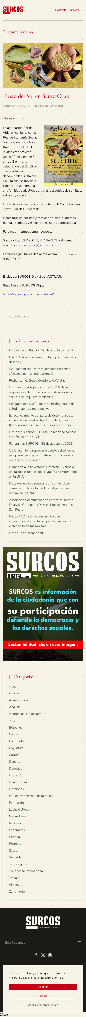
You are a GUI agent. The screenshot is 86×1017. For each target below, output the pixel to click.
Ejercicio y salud (20, 782)
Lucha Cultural (19, 809)
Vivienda (15, 885)
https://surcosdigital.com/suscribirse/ (28, 294)
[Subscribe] (79, 942)
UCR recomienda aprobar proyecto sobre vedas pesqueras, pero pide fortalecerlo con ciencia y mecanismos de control (42, 455)
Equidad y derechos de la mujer (31, 796)
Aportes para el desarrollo (27, 714)
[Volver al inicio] (13, 10)
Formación (16, 802)
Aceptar (43, 987)
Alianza (14, 693)
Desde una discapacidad (26, 533)
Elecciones (16, 789)
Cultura (14, 755)
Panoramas (17, 830)
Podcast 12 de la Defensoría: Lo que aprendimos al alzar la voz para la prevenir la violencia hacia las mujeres (40, 521)
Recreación (16, 844)
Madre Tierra (18, 816)
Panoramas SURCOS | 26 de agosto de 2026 (41, 350)
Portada (60, 10)
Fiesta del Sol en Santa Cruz (36, 96)
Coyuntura (16, 748)
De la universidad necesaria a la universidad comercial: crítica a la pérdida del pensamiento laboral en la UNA (41, 488)
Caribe (13, 734)
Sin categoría (18, 864)
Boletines (15, 727)
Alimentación (18, 700)
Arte (12, 720)
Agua (13, 686)
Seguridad (16, 857)
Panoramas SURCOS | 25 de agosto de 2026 (41, 443)
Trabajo (14, 878)
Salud (13, 850)
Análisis (15, 707)
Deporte (14, 761)
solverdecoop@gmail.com (37, 245)
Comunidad (56, 106)
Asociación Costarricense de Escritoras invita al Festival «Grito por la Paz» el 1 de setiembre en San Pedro (41, 505)
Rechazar (43, 996)
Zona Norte (17, 891)
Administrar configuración (43, 1005)
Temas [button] (74, 10)
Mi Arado (15, 823)
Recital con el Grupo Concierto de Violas (37, 380)
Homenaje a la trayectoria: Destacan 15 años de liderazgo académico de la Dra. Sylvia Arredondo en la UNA (43, 472)
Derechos (15, 768)
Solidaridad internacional (26, 871)
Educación (16, 775)
